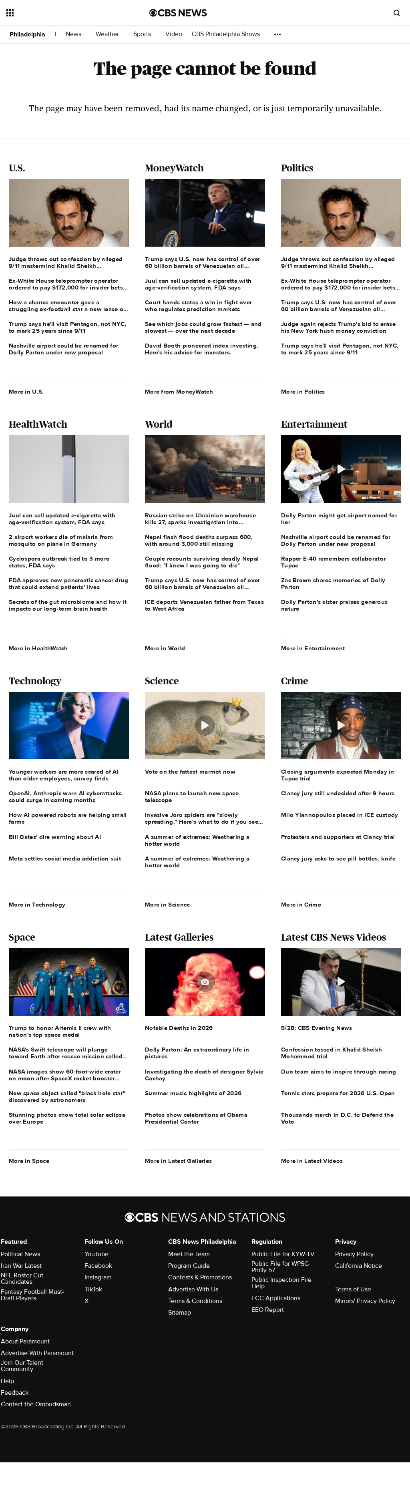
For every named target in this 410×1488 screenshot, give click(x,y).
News (74, 34)
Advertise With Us (193, 1289)
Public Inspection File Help (281, 1283)
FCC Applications (275, 1298)
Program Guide (189, 1266)
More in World (165, 648)
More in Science (167, 904)
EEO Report (267, 1310)
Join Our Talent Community (22, 1365)
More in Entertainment (313, 648)
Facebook (98, 1266)
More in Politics (303, 391)
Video (173, 34)
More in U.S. (26, 391)
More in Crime (301, 904)
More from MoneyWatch (179, 391)
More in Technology (37, 904)
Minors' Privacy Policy (365, 1301)
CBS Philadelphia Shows (226, 34)
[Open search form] (396, 12)
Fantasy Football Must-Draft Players (32, 1295)
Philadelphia (27, 34)
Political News (20, 1254)
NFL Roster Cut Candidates (22, 1278)
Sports (143, 34)
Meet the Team (189, 1254)
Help (7, 1381)
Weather (108, 34)
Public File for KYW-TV (283, 1254)
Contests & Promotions (200, 1277)
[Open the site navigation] (63, 12)
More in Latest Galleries (178, 1160)
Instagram (98, 1277)
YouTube (96, 1254)
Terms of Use (353, 1289)
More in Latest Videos (312, 1160)
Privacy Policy (354, 1254)
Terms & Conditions (195, 1301)
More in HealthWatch (38, 648)
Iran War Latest (21, 1266)
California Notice (358, 1266)
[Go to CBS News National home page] (178, 13)
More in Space (29, 1160)
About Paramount (25, 1341)
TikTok (93, 1289)
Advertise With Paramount (37, 1353)
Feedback (14, 1392)
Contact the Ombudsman (36, 1404)
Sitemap (179, 1312)
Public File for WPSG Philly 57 (280, 1267)
